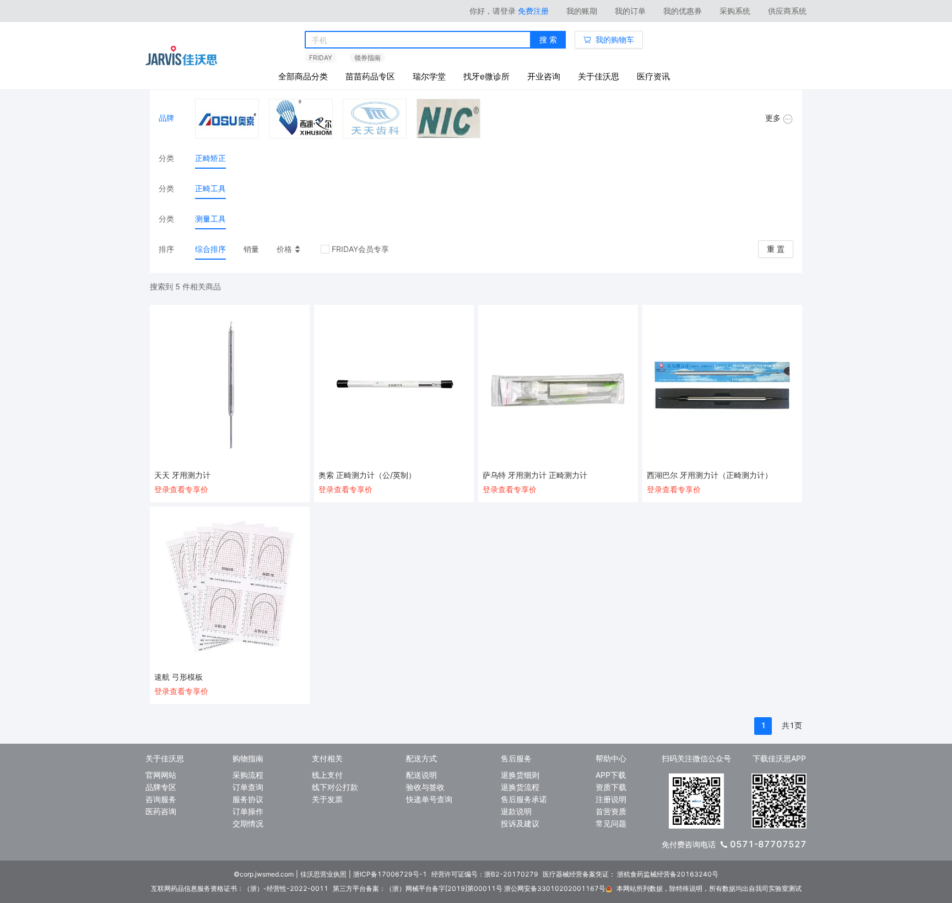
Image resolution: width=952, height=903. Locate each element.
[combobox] (418, 40)
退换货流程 (520, 787)
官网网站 (160, 775)
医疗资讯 (653, 76)
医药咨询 (160, 811)
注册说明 (611, 799)
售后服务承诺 (524, 799)
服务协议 (247, 799)
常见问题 (611, 823)
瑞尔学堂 (429, 76)
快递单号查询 (429, 799)
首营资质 (611, 811)
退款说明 (516, 811)
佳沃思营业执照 (323, 874)
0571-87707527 (768, 844)
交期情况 (247, 823)
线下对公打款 (335, 787)
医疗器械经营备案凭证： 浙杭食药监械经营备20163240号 (630, 874)
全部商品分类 (303, 76)
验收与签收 (425, 787)
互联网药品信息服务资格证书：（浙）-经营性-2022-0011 (239, 888)
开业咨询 (543, 76)
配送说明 (421, 775)
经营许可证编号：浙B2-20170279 (484, 874)
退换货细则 (520, 775)
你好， (492, 10)
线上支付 (327, 775)
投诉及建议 (520, 823)
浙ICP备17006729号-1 (390, 874)
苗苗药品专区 (370, 76)
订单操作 (247, 811)
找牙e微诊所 (486, 76)
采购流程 (247, 775)
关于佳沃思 (598, 76)
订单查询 (247, 787)
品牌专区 (160, 787)
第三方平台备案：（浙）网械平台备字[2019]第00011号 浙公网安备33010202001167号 (469, 888)
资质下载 (611, 787)
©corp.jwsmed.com (264, 874)
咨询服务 (160, 799)
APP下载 (611, 775)
